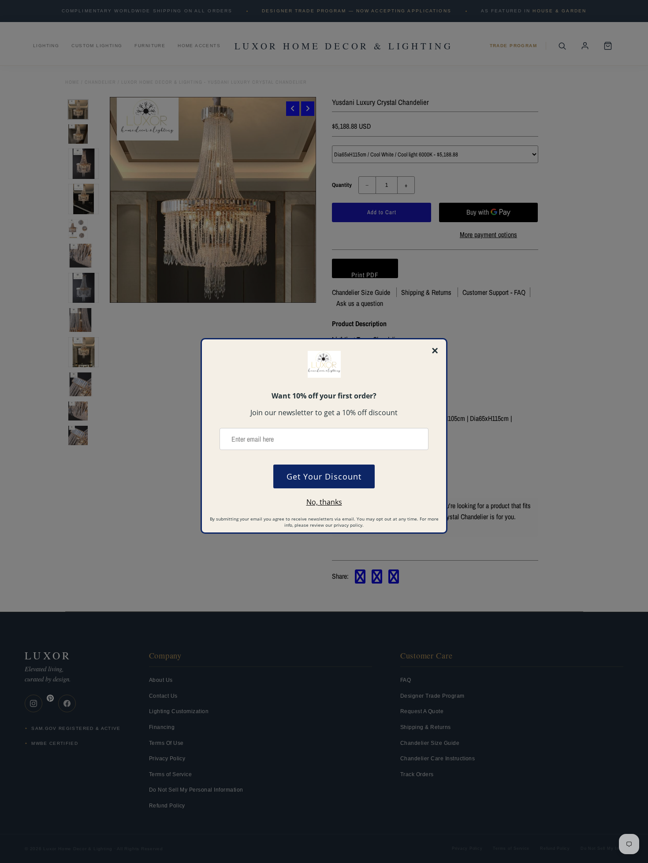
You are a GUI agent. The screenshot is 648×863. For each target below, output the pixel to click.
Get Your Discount (324, 476)
